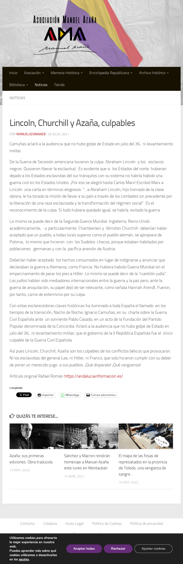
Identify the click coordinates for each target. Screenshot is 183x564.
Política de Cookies (107, 523)
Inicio (13, 72)
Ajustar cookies (153, 548)
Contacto (27, 523)
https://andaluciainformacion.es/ (93, 376)
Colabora (50, 523)
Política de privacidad (146, 523)
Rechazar (118, 548)
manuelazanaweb (31, 134)
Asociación (32, 72)
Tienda (59, 84)
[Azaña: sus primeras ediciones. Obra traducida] (37, 436)
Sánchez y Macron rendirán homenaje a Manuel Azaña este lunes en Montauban (87, 461)
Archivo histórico (152, 72)
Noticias (41, 84)
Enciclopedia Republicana (109, 72)
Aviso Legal (75, 523)
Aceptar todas (84, 548)
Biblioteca (17, 84)
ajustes (24, 559)
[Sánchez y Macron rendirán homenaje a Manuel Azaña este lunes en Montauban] (91, 436)
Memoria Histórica (65, 72)
